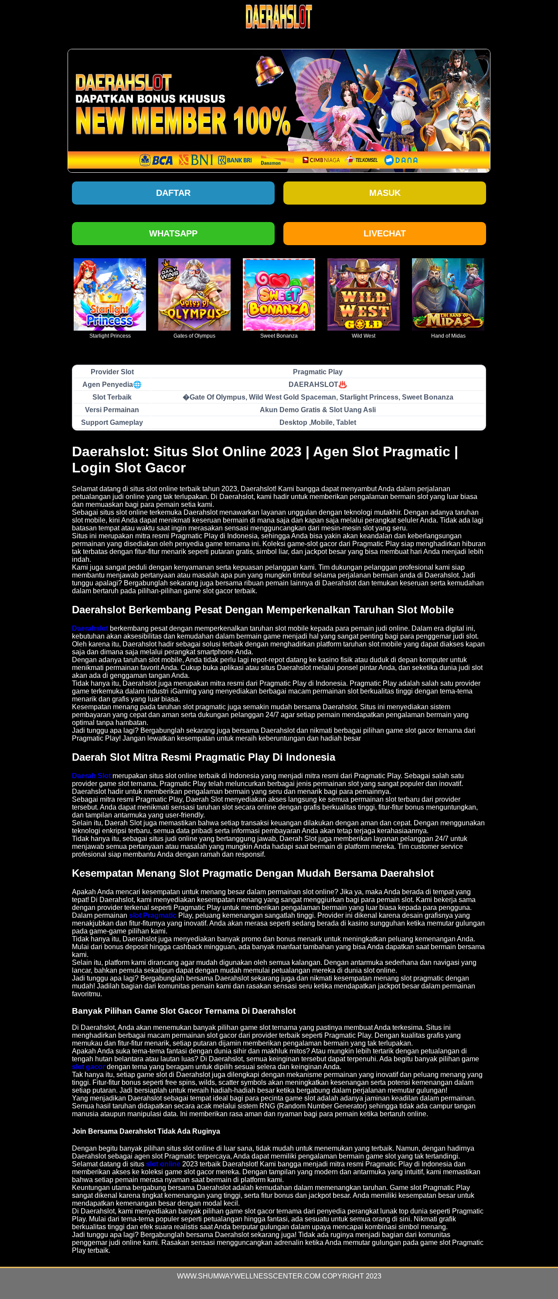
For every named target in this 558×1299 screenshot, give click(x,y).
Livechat (385, 233)
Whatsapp (173, 233)
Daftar (173, 193)
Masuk (385, 193)
